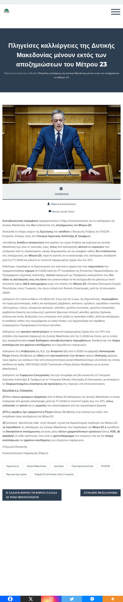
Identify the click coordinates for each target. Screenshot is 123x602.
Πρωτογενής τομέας (16, 474)
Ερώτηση (59, 466)
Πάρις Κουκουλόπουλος (63, 204)
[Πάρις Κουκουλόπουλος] (7, 10)
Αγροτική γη (12, 466)
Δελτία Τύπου (67, 211)
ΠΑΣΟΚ (105, 466)
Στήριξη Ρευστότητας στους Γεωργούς (54, 474)
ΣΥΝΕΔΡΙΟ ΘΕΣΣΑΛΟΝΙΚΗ (100, 492)
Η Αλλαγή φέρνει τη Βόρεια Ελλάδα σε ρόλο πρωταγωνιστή (31, 495)
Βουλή (55, 211)
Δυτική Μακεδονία (36, 466)
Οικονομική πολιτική (82, 466)
